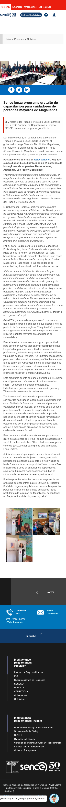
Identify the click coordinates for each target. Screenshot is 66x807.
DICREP (18, 735)
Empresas (17, 6)
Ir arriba (31, 636)
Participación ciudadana (31, 15)
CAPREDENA (21, 691)
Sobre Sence (45, 6)
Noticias (31, 39)
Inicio (9, 39)
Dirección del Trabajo (24, 738)
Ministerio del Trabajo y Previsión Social (33, 727)
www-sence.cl (42, 159)
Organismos (30, 6)
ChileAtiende (20, 695)
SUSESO (19, 683)
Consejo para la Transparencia (29, 746)
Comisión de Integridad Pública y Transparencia (37, 742)
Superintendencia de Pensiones (29, 679)
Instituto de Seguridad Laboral (28, 672)
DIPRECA (19, 687)
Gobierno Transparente (25, 750)
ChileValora (19, 699)
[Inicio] (8, 14)
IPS (16, 676)
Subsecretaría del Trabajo (26, 731)
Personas (5, 6)
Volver (50, 592)
